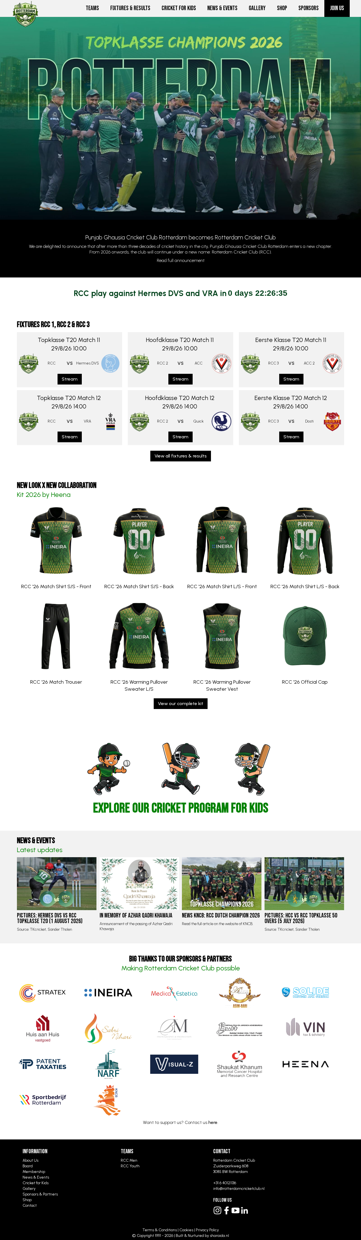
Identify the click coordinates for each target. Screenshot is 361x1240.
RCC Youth (130, 1166)
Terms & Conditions (159, 1230)
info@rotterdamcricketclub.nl (239, 1188)
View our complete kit (180, 703)
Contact (30, 1205)
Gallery (257, 8)
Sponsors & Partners (40, 1194)
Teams (92, 8)
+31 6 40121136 (224, 1183)
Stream (70, 379)
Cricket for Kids (179, 8)
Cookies (186, 1230)
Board (28, 1166)
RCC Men (129, 1160)
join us (337, 8)
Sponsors (308, 8)
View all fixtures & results (181, 456)
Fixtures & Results (130, 8)
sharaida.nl (219, 1235)
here (212, 1122)
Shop (282, 8)
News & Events (222, 8)
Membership (34, 1171)
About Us (30, 1160)
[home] (25, 7)
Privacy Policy (207, 1230)
